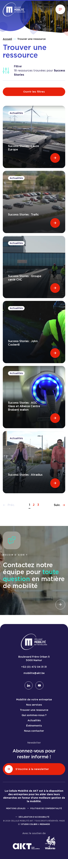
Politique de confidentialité (46, 808)
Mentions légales (15, 808)
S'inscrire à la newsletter (32, 769)
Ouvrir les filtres (34, 91)
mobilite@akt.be (34, 673)
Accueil (7, 39)
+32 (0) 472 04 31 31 (34, 666)
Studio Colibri (29, 824)
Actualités (34, 720)
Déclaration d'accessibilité (34, 817)
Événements (34, 725)
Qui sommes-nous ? (34, 715)
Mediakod (45, 824)
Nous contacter (34, 730)
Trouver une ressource (34, 710)
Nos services (34, 704)
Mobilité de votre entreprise (34, 699)
